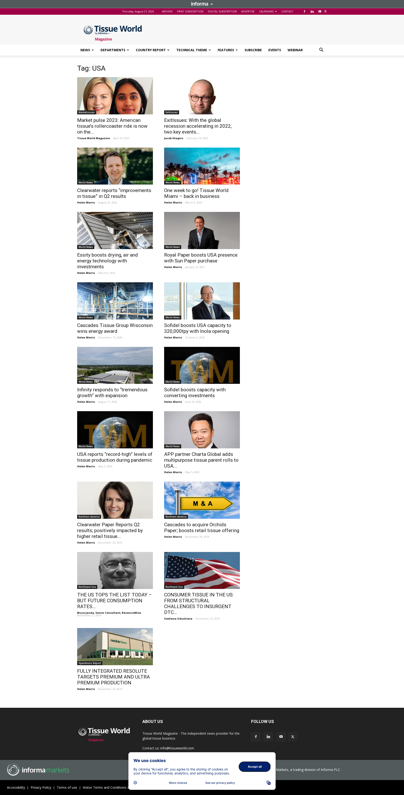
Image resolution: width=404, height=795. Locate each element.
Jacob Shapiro (173, 138)
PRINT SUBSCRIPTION (190, 11)
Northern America (89, 516)
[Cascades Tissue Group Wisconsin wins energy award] (115, 300)
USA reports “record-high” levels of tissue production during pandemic (114, 457)
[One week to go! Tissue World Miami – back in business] (202, 166)
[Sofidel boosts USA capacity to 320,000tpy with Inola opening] (202, 300)
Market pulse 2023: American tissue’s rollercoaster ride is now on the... (112, 126)
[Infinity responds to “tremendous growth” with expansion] (115, 365)
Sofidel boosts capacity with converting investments (195, 392)
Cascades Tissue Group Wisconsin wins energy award (115, 328)
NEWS (85, 50)
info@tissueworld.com (177, 748)
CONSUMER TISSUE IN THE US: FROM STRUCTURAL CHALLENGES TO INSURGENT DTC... (199, 603)
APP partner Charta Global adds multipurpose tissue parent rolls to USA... (201, 460)
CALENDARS (266, 11)
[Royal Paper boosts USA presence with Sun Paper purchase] (202, 230)
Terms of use (67, 787)
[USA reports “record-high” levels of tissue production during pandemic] (115, 429)
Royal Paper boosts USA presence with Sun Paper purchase (201, 258)
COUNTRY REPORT (151, 50)
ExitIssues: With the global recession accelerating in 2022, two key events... (198, 126)
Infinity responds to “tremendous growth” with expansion (112, 392)
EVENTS (274, 50)
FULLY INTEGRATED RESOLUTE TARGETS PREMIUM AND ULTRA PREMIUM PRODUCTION (113, 677)
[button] (321, 50)
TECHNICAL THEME (191, 50)
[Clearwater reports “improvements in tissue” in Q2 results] (115, 166)
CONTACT (287, 11)
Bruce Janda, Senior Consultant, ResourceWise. (109, 612)
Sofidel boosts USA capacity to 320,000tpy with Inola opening (197, 328)
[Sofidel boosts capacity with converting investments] (202, 365)
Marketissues (87, 112)
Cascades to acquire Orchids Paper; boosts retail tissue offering (201, 527)
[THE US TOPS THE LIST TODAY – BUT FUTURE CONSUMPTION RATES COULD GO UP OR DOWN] (115, 570)
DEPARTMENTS (113, 50)
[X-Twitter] (325, 11)
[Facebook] (304, 11)
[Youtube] (319, 11)
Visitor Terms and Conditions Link (108, 787)
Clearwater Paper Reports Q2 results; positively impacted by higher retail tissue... (110, 530)
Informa (202, 4)
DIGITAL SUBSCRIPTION (222, 11)
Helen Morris (86, 202)
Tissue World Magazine (93, 138)
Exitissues (172, 112)
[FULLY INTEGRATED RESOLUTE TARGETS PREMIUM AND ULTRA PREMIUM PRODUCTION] (115, 646)
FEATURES (226, 50)
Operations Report (90, 663)
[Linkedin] (312, 11)
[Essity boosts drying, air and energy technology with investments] (115, 230)
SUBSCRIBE (253, 50)
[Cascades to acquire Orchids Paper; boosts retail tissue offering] (202, 500)
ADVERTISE (248, 11)
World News (86, 182)
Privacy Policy (41, 787)
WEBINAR (295, 50)
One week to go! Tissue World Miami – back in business (196, 193)
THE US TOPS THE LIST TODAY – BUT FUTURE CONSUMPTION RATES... (114, 600)
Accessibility (16, 787)
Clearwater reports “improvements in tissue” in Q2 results (114, 193)
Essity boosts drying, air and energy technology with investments (107, 260)
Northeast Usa (87, 586)
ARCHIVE (167, 11)
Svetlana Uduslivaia (178, 618)
